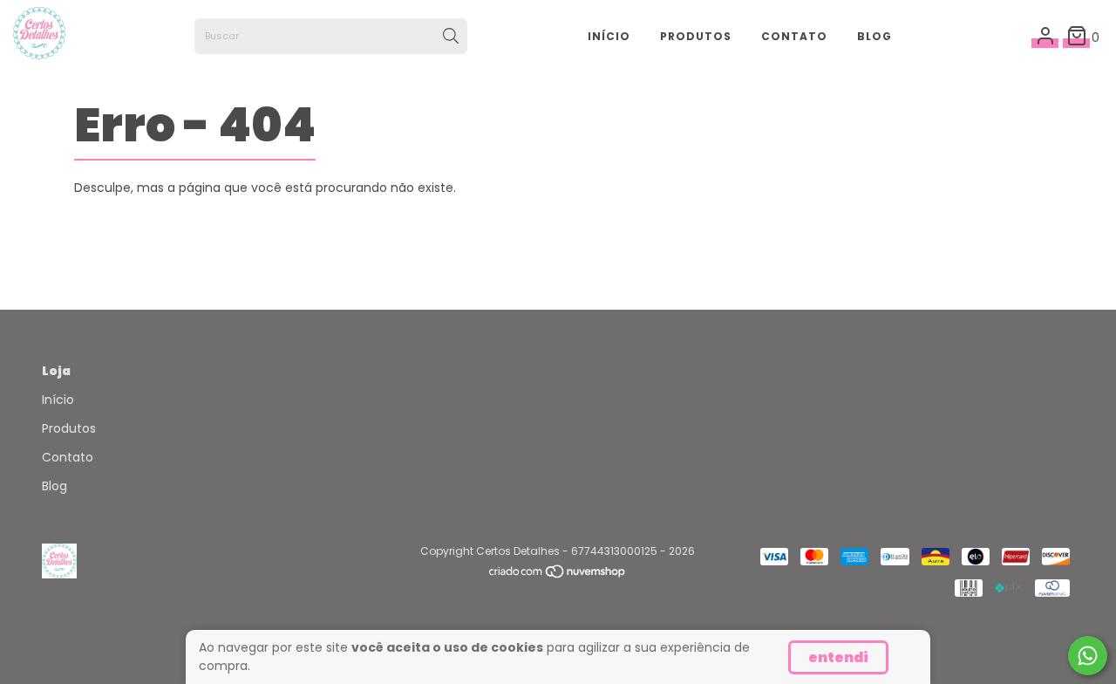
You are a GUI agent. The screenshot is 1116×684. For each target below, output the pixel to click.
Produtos (696, 36)
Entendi (838, 657)
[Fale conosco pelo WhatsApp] (1087, 655)
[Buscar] (450, 36)
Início (609, 36)
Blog (874, 36)
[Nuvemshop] (558, 575)
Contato (794, 36)
